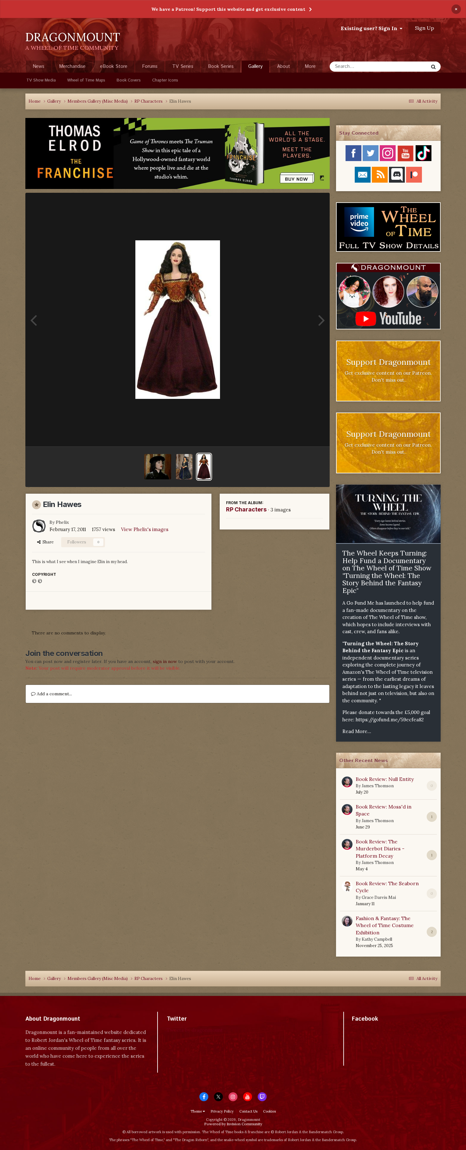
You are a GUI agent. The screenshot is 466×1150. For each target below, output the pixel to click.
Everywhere (407, 66)
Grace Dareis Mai (379, 897)
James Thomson (378, 786)
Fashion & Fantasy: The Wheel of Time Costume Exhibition (385, 925)
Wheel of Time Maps (86, 80)
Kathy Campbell (377, 939)
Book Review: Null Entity (385, 779)
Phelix (62, 522)
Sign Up (424, 28)
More (310, 66)
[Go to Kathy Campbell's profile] (347, 921)
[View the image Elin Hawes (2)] (184, 466)
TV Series (182, 66)
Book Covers (129, 80)
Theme (197, 1111)
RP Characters (246, 509)
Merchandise (72, 66)
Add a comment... (54, 694)
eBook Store (113, 66)
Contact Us (248, 1111)
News (38, 66)
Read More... (356, 731)
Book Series (221, 66)
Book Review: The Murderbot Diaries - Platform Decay (380, 848)
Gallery (255, 66)
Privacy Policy (222, 1111)
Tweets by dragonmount (195, 1030)
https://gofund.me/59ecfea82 (390, 720)
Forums (150, 66)
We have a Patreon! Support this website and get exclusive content (228, 9)
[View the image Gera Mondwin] (157, 466)
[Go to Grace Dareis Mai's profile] (347, 886)
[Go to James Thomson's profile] (347, 781)
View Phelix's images (144, 529)
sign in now (165, 661)
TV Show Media (41, 80)
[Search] (433, 67)
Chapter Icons (165, 80)
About (283, 66)
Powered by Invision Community (233, 1123)
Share (47, 542)
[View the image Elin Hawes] (204, 466)
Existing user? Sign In (370, 28)
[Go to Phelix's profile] (39, 526)
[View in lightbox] (177, 319)
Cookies (269, 1111)
